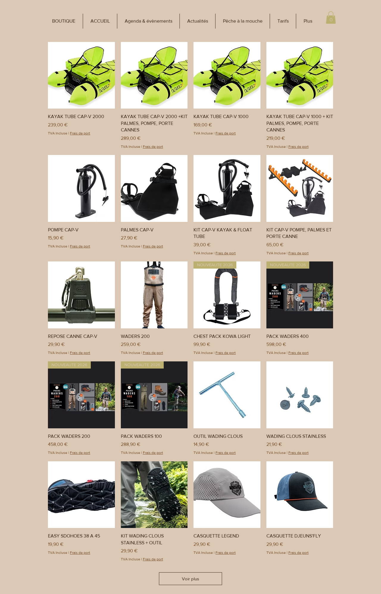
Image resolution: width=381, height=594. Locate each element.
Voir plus (190, 578)
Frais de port (80, 133)
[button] (64, 21)
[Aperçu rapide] (81, 75)
